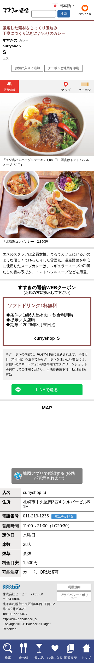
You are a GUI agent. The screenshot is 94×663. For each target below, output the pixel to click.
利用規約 (74, 587)
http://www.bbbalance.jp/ (20, 619)
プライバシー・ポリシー (74, 596)
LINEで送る (47, 389)
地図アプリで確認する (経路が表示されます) (49, 475)
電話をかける (64, 516)
